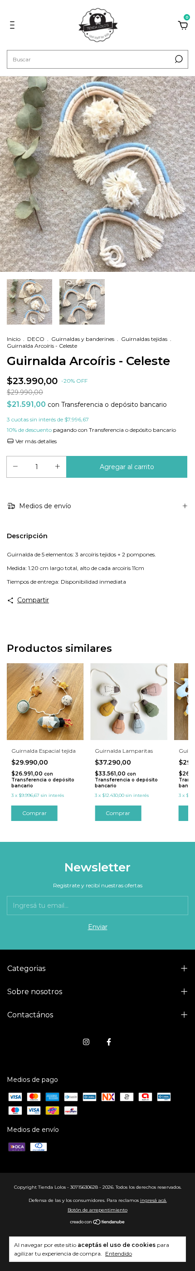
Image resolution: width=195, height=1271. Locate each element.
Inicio (13, 338)
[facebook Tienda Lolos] (108, 1042)
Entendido (118, 1253)
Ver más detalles (35, 441)
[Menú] (14, 26)
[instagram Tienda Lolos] (86, 1042)
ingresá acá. (153, 1200)
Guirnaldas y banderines (82, 338)
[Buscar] (178, 59)
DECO (35, 338)
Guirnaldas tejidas (144, 338)
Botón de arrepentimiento (97, 1210)
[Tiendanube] (97, 1223)
